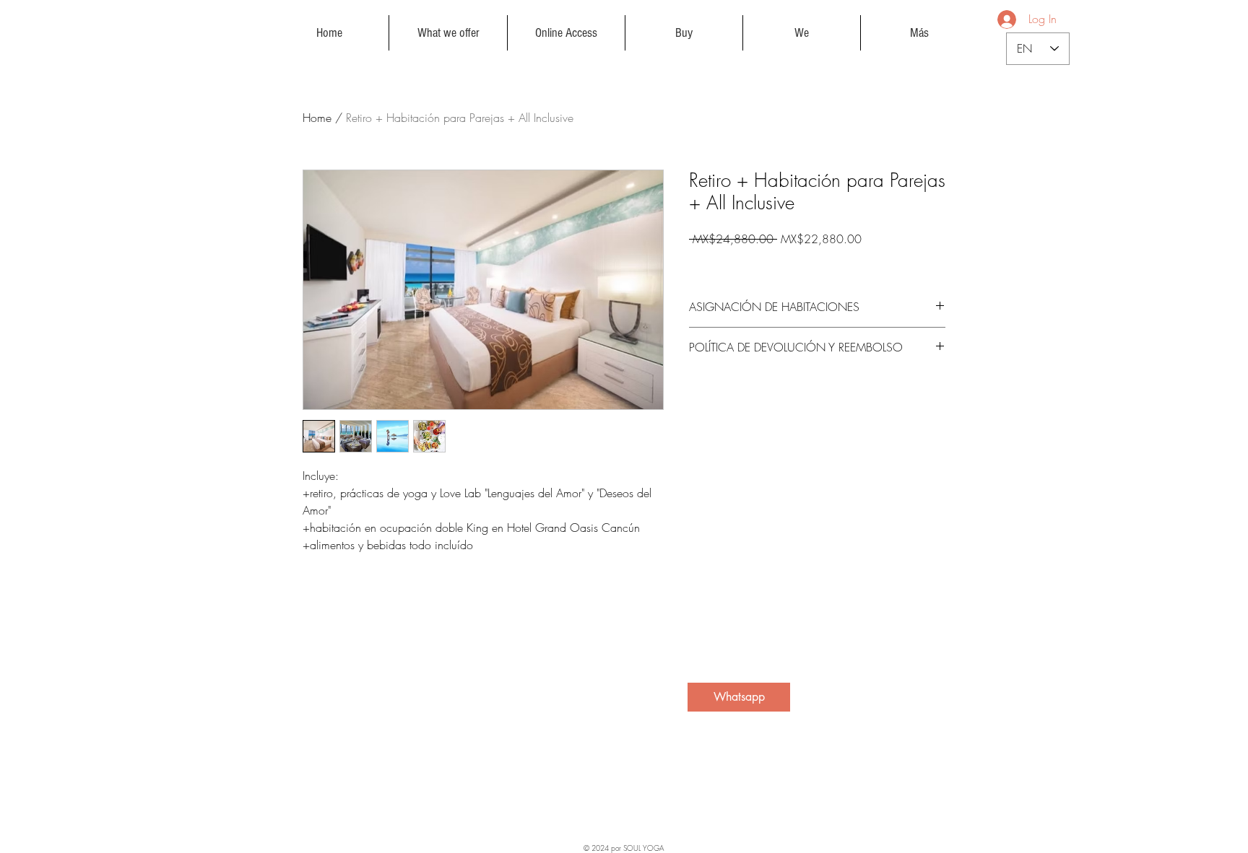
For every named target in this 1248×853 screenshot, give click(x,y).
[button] (448, 33)
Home (317, 118)
